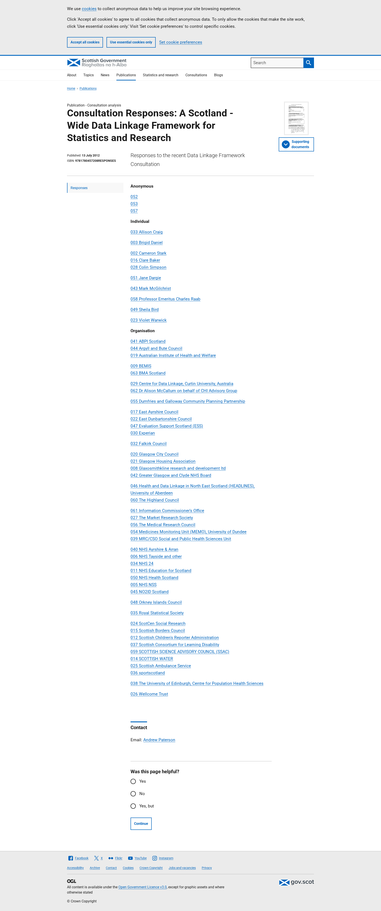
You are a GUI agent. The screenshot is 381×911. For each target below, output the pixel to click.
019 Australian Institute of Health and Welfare (173, 355)
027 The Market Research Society (162, 517)
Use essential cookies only (131, 42)
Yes (142, 781)
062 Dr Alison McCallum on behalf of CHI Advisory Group (184, 390)
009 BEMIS (141, 366)
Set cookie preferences (180, 42)
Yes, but (146, 806)
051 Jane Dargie (146, 277)
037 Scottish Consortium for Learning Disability (175, 644)
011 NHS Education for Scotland (161, 570)
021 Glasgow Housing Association (163, 461)
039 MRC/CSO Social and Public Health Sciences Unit (181, 538)
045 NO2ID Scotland (150, 591)
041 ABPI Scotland (148, 341)
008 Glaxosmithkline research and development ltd (178, 468)
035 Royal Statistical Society (157, 612)
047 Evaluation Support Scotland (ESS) (167, 425)
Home (71, 88)
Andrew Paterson (159, 739)
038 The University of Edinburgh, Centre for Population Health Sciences (197, 683)
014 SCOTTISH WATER (152, 658)
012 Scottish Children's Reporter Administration (175, 637)
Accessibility (75, 868)
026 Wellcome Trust (149, 694)
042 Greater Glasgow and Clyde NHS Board (171, 475)
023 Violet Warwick (149, 320)
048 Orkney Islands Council (156, 602)
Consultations (196, 75)
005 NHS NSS (144, 584)
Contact (111, 868)
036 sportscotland (148, 672)
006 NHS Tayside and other (156, 556)
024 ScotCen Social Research (158, 623)
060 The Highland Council (155, 500)
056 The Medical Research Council (163, 524)
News (105, 75)
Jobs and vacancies (182, 868)
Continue (141, 824)
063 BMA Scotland (148, 373)
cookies (89, 8)
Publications (126, 75)
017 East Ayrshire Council (154, 411)
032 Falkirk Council (149, 443)
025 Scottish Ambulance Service (161, 665)
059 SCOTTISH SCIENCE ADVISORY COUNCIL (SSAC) (180, 651)
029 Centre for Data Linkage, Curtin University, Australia (182, 383)
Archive (95, 868)
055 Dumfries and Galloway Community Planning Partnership (188, 401)
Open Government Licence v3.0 (142, 887)
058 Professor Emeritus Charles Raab (165, 299)
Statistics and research (160, 75)
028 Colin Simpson (148, 267)
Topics (88, 75)
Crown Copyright (151, 868)
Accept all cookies (85, 42)
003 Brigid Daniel (147, 242)
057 (134, 210)
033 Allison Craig (147, 232)
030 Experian (143, 433)
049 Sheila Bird (145, 309)
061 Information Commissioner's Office (167, 510)
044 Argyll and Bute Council (156, 348)
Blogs (218, 75)
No (142, 793)
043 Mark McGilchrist (151, 288)
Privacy (207, 868)
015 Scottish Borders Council (158, 630)
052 (134, 196)
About (71, 75)
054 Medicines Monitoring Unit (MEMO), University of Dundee (189, 531)
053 (134, 203)
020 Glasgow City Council (155, 454)
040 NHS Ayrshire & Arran (154, 549)
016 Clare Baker (145, 260)
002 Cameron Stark (148, 253)
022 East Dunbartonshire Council (161, 418)
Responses (79, 188)
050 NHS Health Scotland (154, 577)
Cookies (128, 868)
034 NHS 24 (142, 563)
